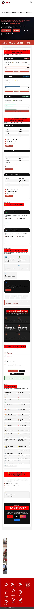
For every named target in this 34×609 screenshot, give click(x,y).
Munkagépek (6, 604)
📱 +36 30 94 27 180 (8, 303)
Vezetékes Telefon (6, 597)
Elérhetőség (7, 12)
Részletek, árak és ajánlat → (17, 71)
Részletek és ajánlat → (9, 145)
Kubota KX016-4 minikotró (10, 125)
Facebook (17, 519)
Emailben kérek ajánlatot (13, 370)
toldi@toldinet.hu (16, 30)
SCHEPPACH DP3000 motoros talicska (12, 174)
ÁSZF (15, 586)
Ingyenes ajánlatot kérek (6, 30)
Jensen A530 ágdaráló (9, 150)
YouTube (10, 516)
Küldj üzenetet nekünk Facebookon (8, 33)
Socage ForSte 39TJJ (9, 58)
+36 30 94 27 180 (9, 353)
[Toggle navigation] (31, 2)
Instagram (23, 516)
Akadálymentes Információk (13, 595)
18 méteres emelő (27, 12)
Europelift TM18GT (8, 96)
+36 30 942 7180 (25, 30)
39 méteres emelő (13, 12)
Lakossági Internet (6, 589)
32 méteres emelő (20, 12)
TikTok (16, 516)
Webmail (13, 602)
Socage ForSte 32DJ (8, 76)
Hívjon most (22, 370)
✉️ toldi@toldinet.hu (15, 303)
